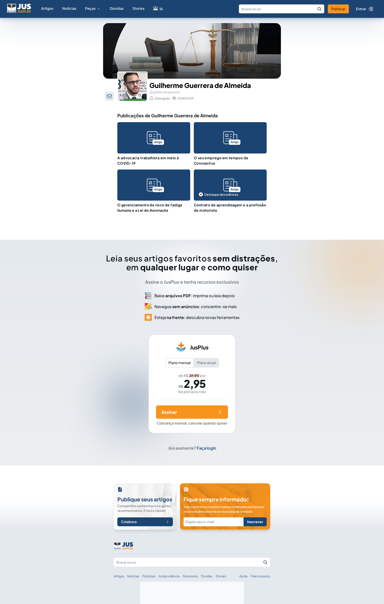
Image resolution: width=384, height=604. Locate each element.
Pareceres (190, 576)
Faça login (206, 448)
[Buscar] (319, 9)
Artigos (47, 8)
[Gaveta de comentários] (109, 96)
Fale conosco (260, 576)
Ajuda (243, 576)
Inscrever (255, 521)
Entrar (361, 8)
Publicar (338, 8)
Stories (138, 8)
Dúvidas (117, 8)
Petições (148, 576)
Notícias (69, 8)
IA (161, 8)
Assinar (169, 412)
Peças (90, 8)
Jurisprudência (169, 576)
